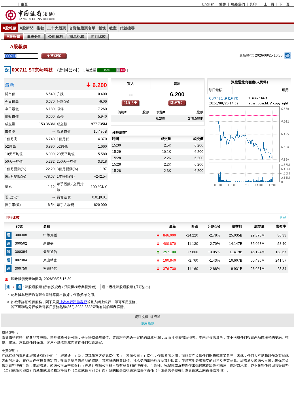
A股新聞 (26, 28)
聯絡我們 (238, 4)
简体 (222, 4)
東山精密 (50, 260)
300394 (21, 252)
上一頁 (269, 4)
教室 (113, 28)
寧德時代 (50, 269)
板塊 (102, 28)
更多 (282, 217)
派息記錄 (76, 36)
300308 (21, 235)
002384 (21, 260)
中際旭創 (50, 235)
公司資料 (55, 36)
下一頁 (284, 4)
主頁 (24, 4)
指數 (40, 28)
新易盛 (48, 243)
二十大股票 (56, 28)
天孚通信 (50, 252)
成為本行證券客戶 (73, 302)
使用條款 (147, 323)
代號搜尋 (127, 28)
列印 (253, 4)
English (208, 4)
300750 (21, 269)
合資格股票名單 (82, 28)
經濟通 (155, 317)
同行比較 (98, 36)
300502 (21, 243)
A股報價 (9, 28)
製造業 (91, 70)
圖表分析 (34, 36)
